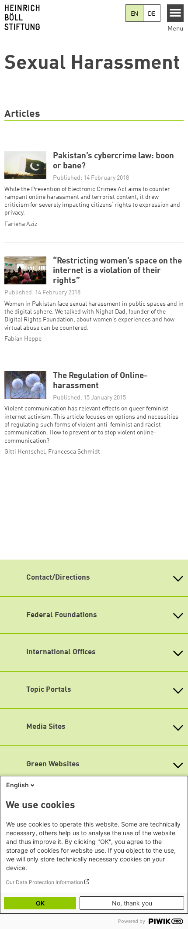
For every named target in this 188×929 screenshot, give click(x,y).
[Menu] (175, 13)
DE (151, 14)
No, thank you (132, 903)
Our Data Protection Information (44, 882)
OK (40, 903)
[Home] (62, 17)
